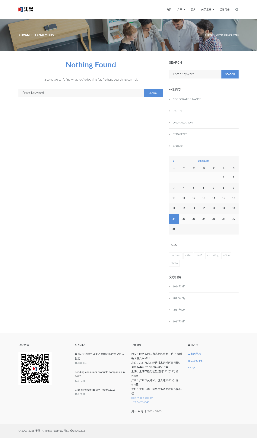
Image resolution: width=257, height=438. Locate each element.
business (176, 255)
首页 (169, 9)
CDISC (191, 368)
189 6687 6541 (140, 402)
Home (208, 35)
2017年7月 (179, 298)
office (226, 255)
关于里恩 (206, 9)
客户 (193, 9)
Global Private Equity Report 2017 (95, 389)
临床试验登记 (196, 361)
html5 (199, 255)
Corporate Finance (187, 99)
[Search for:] (81, 93)
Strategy (180, 134)
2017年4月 (179, 321)
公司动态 (178, 145)
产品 (179, 9)
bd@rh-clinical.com (142, 398)
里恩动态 (225, 9)
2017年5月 (179, 309)
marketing (212, 255)
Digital (178, 110)
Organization (183, 122)
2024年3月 (179, 286)
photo (174, 263)
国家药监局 (194, 354)
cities (188, 255)
